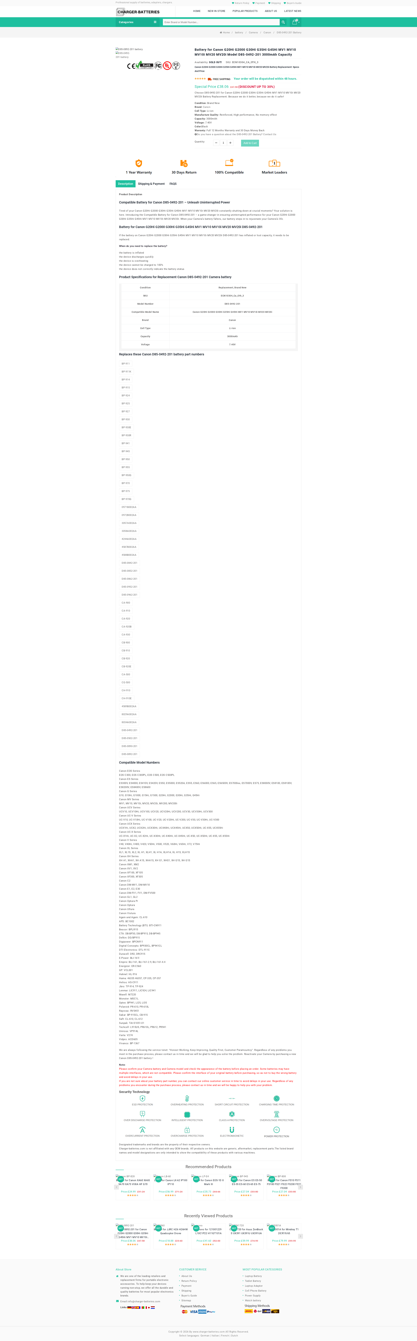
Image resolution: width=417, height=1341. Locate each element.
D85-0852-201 (129, 570)
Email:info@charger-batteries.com (140, 1301)
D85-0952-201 (129, 586)
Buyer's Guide (293, 3)
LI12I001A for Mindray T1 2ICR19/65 (284, 1231)
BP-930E (126, 427)
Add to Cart (250, 143)
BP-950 (126, 459)
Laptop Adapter (254, 1285)
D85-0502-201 (129, 738)
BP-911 (126, 363)
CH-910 (126, 690)
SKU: (228, 62)
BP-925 (126, 403)
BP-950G (126, 475)
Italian (215, 1335)
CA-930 (126, 634)
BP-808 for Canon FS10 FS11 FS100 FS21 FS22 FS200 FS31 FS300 (284, 1184)
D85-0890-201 (129, 746)
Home (226, 32)
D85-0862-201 (129, 578)
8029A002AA (129, 714)
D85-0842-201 (129, 562)
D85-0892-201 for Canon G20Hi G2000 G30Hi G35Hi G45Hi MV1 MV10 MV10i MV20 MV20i (133, 1233)
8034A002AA (129, 722)
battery (239, 32)
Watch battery (253, 1300)
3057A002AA (129, 523)
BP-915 (126, 387)
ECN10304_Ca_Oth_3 (245, 62)
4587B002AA (129, 547)
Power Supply (253, 1295)
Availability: (201, 62)
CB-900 (126, 642)
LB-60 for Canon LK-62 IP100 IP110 (170, 1182)
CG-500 (126, 682)
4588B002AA (129, 554)
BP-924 (126, 395)
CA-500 (126, 674)
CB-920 (126, 658)
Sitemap (186, 1300)
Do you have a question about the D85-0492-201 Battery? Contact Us (236, 134)
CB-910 (126, 650)
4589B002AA (129, 706)
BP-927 (126, 411)
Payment (260, 3)
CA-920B (127, 626)
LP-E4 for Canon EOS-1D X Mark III (208, 1182)
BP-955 (126, 467)
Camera (254, 32)
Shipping (276, 3)
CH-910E (127, 698)
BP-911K (126, 371)
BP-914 (126, 379)
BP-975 (126, 491)
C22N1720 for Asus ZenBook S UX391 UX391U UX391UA (246, 1231)
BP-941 (126, 443)
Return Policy (241, 3)
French (225, 1335)
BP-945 (126, 451)
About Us (186, 1276)
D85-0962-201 (129, 594)
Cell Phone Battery (255, 1290)
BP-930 (126, 419)
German (205, 1335)
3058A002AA (129, 531)
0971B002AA (129, 507)
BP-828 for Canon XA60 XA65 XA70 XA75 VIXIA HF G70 (133, 1182)
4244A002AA (129, 539)
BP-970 (126, 483)
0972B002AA (129, 515)
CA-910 (126, 610)
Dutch (234, 1335)
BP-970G (126, 499)
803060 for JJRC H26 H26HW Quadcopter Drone (171, 1231)
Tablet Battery (253, 1281)
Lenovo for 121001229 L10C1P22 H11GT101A (208, 1231)
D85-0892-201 (129, 754)
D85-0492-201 (129, 730)
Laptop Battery (253, 1276)
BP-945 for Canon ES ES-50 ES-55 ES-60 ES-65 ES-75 (246, 1182)
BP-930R (126, 435)
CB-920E (126, 666)
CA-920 (126, 618)
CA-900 (126, 602)
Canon (268, 32)
